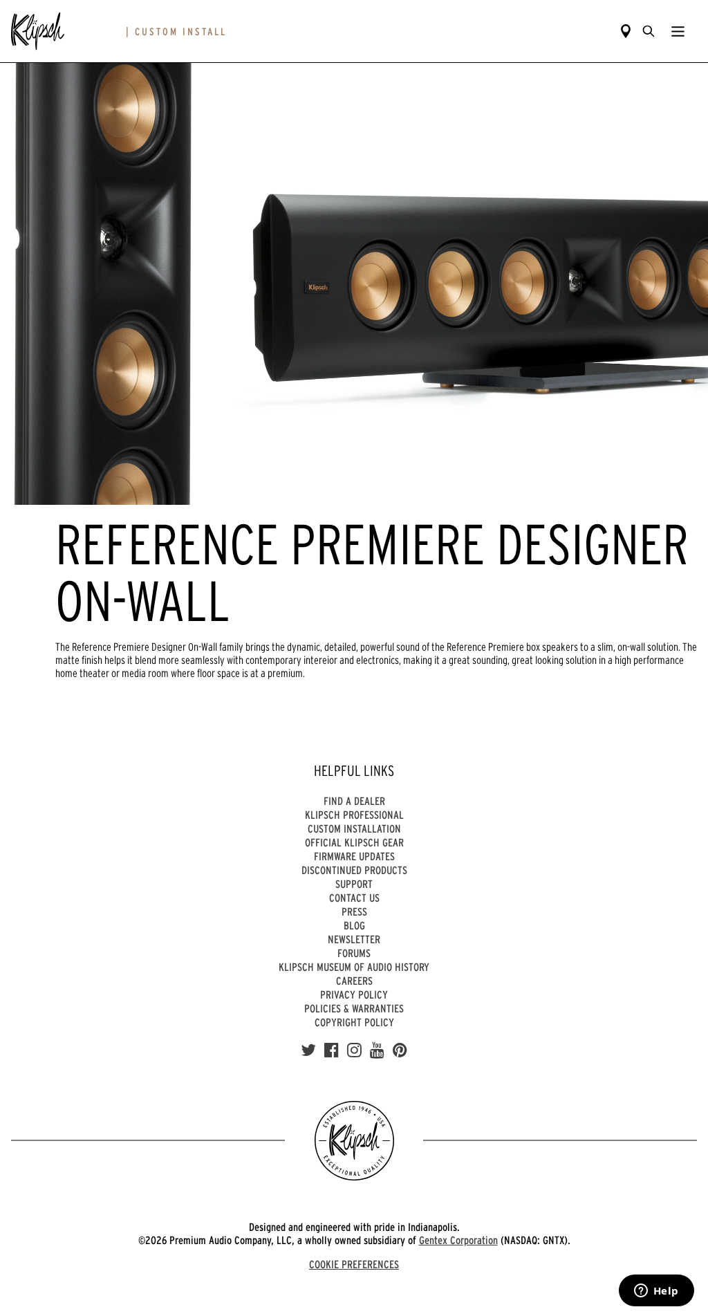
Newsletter (354, 939)
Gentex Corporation (458, 1240)
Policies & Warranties (354, 1008)
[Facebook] (331, 1050)
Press (354, 911)
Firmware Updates (354, 856)
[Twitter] (308, 1050)
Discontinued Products (354, 870)
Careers (354, 980)
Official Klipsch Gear (354, 842)
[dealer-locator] (626, 31)
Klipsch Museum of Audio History (354, 967)
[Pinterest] (400, 1050)
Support (354, 884)
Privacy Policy (354, 994)
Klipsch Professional (354, 814)
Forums (354, 953)
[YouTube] (377, 1050)
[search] (648, 31)
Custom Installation (354, 828)
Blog (354, 925)
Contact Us (354, 897)
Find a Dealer (354, 801)
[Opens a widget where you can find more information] (656, 1292)
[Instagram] (354, 1050)
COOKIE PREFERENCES (354, 1264)
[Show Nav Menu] (678, 31)
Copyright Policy (354, 1022)
